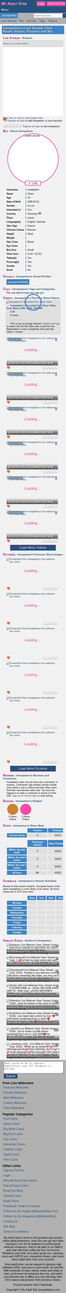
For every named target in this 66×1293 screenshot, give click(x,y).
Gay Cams (10, 1139)
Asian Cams (11, 1123)
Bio (21, 20)
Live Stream (9, 20)
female (31, 205)
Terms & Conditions (16, 1231)
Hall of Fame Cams (15, 1185)
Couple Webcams (15, 1102)
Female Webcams (15, 1092)
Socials (31, 20)
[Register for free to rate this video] (17, 320)
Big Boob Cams (13, 1128)
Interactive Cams (14, 1144)
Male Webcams (13, 1097)
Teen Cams (10, 1159)
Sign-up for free (20, 795)
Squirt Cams (11, 1154)
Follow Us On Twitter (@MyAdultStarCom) (30, 1211)
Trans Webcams (13, 1107)
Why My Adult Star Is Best (20, 1180)
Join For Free (56, 3)
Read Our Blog (13, 1190)
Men (29, 209)
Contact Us (10, 1221)
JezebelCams (12, 1195)
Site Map (9, 1226)
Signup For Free (14, 1170)
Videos (52, 20)
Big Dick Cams (13, 1134)
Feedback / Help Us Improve (21, 1206)
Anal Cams (10, 1118)
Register (11, 120)
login (22, 120)
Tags (42, 20)
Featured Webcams (16, 1087)
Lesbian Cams (12, 1149)
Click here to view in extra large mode (23, 118)
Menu (5, 9)
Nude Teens (11, 1201)
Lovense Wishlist (18, 282)
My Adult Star (14, 3)
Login (41, 3)
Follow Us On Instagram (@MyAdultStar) (29, 1216)
